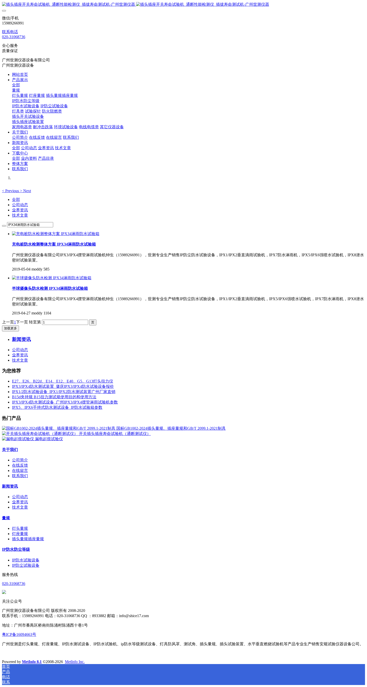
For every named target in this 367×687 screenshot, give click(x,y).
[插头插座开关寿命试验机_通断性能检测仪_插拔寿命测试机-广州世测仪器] (183, 4)
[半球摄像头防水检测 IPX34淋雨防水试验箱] (51, 278)
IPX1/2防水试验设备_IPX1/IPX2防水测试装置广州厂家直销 (63, 392)
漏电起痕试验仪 (49, 439)
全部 (16, 85)
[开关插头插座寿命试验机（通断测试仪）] (40, 433)
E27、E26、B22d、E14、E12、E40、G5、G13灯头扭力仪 (62, 381)
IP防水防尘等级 (16, 549)
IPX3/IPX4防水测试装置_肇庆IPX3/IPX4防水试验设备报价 (63, 386)
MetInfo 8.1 (32, 662)
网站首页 (20, 74)
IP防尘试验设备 (25, 565)
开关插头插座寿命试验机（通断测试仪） (115, 433)
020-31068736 (13, 37)
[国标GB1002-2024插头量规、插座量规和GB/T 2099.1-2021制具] (59, 428)
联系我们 (20, 476)
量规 (6, 518)
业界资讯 (20, 210)
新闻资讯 (10, 486)
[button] (11, 191)
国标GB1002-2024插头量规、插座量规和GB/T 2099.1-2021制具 (171, 428)
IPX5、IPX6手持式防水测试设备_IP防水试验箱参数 (57, 407)
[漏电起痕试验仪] (18, 439)
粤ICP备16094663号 (19, 634)
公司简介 (20, 460)
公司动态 (20, 205)
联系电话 (10, 32)
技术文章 (20, 215)
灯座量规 (20, 534)
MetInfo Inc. (75, 662)
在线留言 (20, 470)
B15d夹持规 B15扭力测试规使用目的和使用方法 (54, 397)
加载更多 (10, 328)
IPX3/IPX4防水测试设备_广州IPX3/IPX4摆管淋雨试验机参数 (65, 402)
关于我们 (10, 449)
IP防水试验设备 (25, 560)
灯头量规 (20, 528)
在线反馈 (20, 465)
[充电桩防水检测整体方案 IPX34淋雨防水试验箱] (55, 234)
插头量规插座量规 (28, 539)
